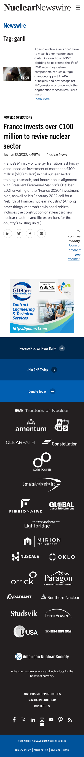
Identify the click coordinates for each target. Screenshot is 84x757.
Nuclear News (57, 154)
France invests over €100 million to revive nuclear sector (38, 135)
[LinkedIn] (33, 720)
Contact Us (42, 706)
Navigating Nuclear (42, 700)
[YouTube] (51, 720)
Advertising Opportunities (42, 694)
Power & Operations (17, 117)
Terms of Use (41, 750)
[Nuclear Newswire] (70, 720)
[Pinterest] (60, 720)
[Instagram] (42, 720)
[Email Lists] (42, 724)
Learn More (42, 99)
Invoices (55, 750)
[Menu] (77, 7)
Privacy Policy (23, 750)
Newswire (14, 25)
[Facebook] (14, 720)
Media (66, 750)
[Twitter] (23, 720)
